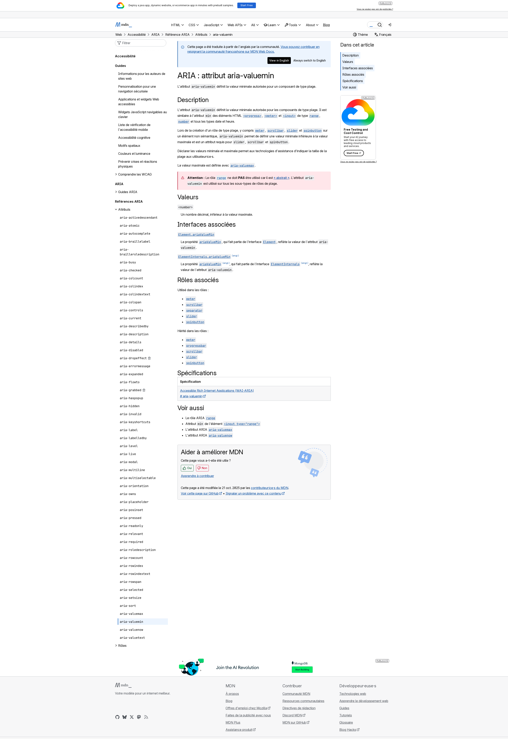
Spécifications (352, 81)
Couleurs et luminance (134, 154)
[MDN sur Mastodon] (139, 717)
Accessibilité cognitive (134, 138)
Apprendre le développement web (363, 701)
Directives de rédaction (299, 708)
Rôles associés (353, 74)
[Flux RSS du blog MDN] (146, 717)
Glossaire (346, 722)
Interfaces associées (357, 68)
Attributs (124, 209)
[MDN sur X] (131, 717)
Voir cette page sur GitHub (200, 493)
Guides (120, 66)
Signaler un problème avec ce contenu (253, 493)
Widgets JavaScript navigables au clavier (142, 114)
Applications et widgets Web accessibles (138, 101)
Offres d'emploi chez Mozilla (246, 708)
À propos (232, 694)
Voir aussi (349, 87)
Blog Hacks (347, 730)
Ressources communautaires (303, 701)
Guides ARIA (127, 192)
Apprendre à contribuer (197, 476)
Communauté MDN (296, 694)
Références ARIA (129, 201)
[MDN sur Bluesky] (124, 717)
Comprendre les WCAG (135, 174)
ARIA (119, 184)
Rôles (122, 646)
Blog (326, 25)
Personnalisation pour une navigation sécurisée (137, 88)
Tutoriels (345, 715)
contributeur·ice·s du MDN (269, 488)
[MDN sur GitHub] (117, 717)
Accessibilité (125, 56)
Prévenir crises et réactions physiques (137, 164)
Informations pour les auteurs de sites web (141, 76)
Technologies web (352, 694)
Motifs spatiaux (129, 146)
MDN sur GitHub (294, 722)
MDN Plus (233, 722)
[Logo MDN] (123, 685)
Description (350, 55)
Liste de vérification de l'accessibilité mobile (134, 127)
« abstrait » (281, 178)
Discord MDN (292, 715)
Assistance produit (239, 730)
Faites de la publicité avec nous (248, 715)
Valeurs (347, 62)
